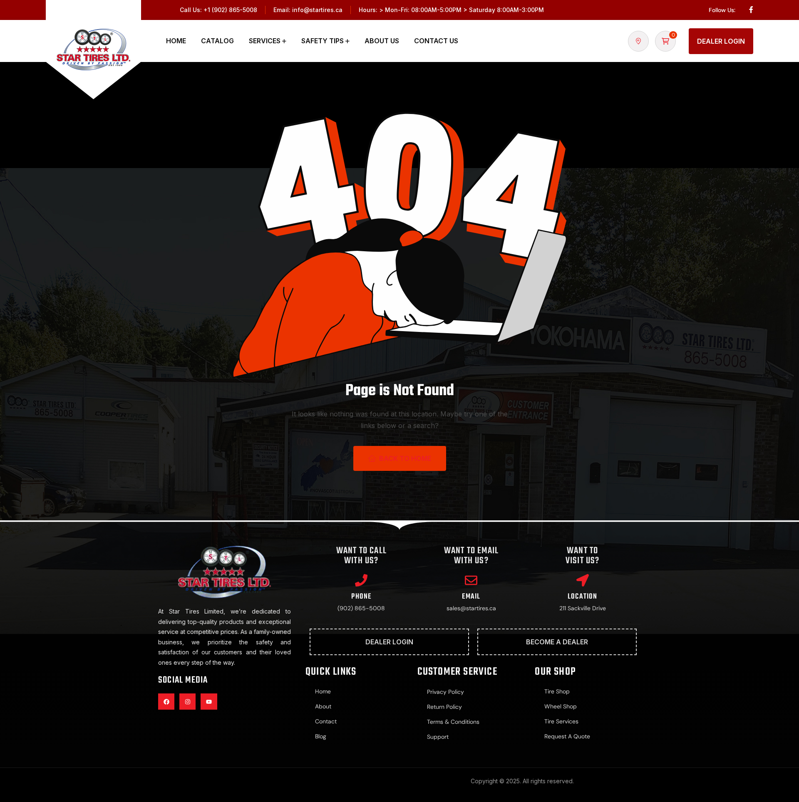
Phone (361, 597)
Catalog (217, 41)
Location (583, 597)
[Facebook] (166, 701)
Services (264, 41)
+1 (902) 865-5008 (230, 9)
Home (176, 41)
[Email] (471, 580)
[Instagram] (187, 701)
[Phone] (361, 580)
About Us (382, 41)
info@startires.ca (317, 9)
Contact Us (436, 41)
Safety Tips (322, 41)
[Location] (582, 580)
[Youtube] (209, 701)
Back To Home (405, 458)
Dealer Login (721, 41)
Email (471, 597)
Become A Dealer (557, 642)
